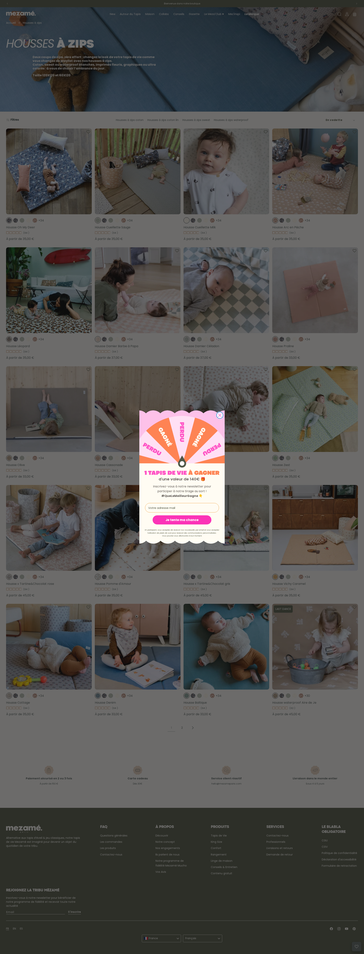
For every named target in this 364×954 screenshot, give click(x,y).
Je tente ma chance (182, 520)
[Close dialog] (220, 415)
